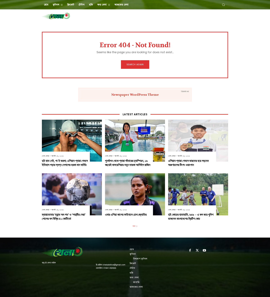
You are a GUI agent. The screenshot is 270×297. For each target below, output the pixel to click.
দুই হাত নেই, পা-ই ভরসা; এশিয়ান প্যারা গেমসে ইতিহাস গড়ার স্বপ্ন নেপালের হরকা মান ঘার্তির (65, 163)
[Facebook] (190, 250)
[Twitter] (197, 250)
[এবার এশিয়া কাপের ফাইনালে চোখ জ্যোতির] (135, 194)
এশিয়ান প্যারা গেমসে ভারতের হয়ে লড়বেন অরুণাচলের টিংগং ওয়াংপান (188, 163)
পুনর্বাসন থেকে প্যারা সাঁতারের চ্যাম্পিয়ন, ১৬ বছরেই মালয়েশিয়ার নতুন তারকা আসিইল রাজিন (127, 163)
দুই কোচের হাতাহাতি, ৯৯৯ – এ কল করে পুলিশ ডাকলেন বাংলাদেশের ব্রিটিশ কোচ (190, 217)
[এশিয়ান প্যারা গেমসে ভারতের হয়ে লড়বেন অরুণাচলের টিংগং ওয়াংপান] (198, 141)
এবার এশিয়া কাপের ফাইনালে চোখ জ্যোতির (126, 215)
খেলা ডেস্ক (45, 156)
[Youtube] (204, 250)
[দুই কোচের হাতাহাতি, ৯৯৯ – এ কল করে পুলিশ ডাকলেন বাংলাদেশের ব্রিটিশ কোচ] (198, 194)
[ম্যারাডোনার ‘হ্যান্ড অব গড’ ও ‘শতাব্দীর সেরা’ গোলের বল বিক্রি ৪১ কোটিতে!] (72, 194)
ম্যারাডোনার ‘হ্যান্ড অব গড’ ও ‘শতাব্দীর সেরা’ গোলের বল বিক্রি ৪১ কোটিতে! (63, 217)
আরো (133, 226)
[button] (223, 4)
